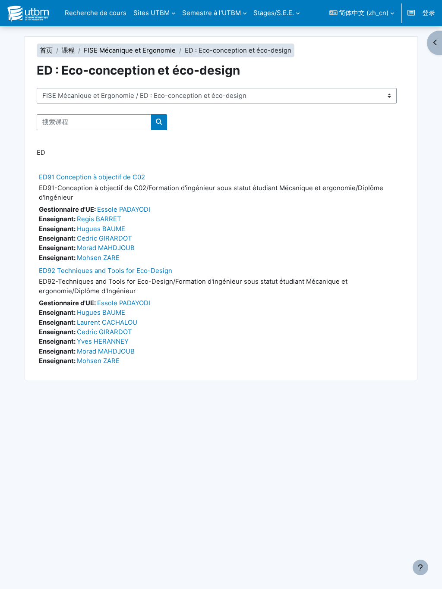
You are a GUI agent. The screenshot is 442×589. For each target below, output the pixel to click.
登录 (428, 13)
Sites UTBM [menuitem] (151, 13)
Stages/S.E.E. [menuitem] (273, 13)
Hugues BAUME (101, 229)
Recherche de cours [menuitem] (95, 13)
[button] (362, 13)
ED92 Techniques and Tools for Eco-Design (105, 270)
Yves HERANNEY (103, 341)
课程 (68, 50)
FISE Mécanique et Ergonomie (130, 50)
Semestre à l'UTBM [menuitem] (211, 13)
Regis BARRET (99, 219)
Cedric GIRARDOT (104, 238)
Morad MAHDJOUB (106, 248)
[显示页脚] (420, 567)
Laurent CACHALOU (107, 322)
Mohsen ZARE (98, 258)
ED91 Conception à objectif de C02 (92, 177)
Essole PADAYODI (123, 209)
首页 (46, 50)
